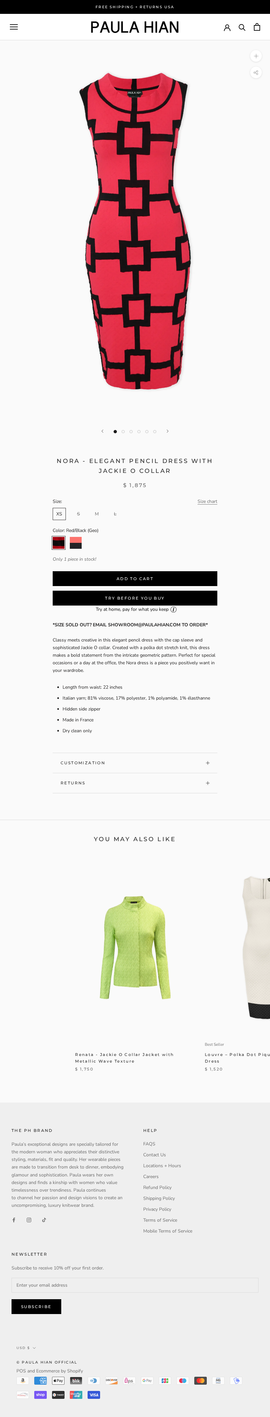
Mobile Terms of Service (167, 1231)
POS (21, 1371)
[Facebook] (14, 1219)
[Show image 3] (131, 431)
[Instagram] (29, 1219)
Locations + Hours (162, 1166)
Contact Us (154, 1155)
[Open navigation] (14, 27)
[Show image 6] (154, 431)
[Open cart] (257, 27)
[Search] (242, 26)
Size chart (207, 501)
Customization (83, 762)
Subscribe (36, 1306)
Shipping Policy (159, 1198)
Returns (73, 782)
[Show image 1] (115, 431)
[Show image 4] (139, 431)
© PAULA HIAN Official (46, 1362)
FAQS (149, 1144)
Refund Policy (157, 1187)
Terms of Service (160, 1220)
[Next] (168, 431)
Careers (151, 1176)
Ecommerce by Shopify (59, 1371)
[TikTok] (44, 1219)
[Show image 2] (123, 431)
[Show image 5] (146, 431)
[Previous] (102, 431)
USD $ (23, 1348)
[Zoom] (256, 56)
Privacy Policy (157, 1209)
